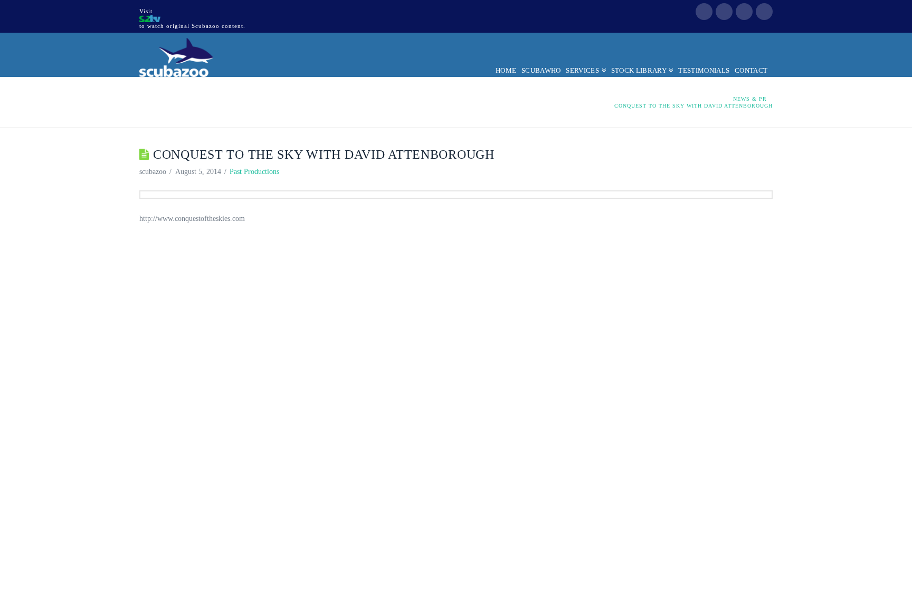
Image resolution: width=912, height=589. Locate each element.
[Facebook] (704, 11)
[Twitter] (724, 11)
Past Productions (254, 172)
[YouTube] (744, 11)
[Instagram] (764, 11)
